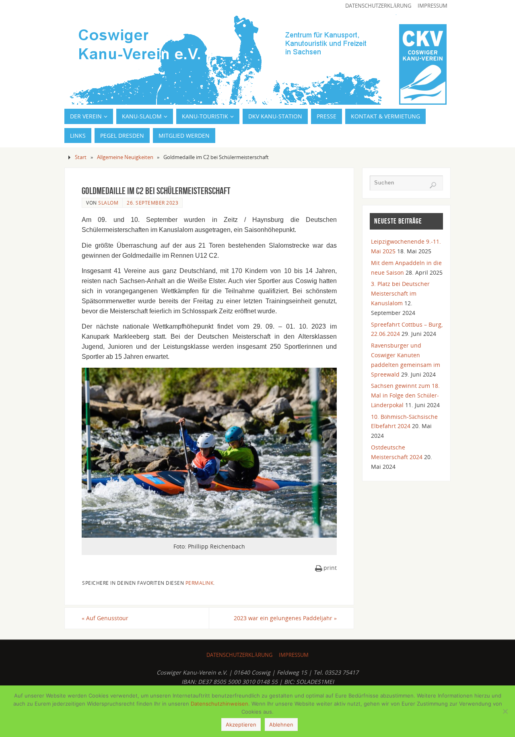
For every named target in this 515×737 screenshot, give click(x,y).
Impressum (432, 5)
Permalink (199, 583)
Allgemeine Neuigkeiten (125, 157)
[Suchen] (433, 185)
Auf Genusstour (105, 618)
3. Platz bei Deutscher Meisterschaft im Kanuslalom (400, 293)
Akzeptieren (241, 724)
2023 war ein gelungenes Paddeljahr (285, 618)
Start (81, 157)
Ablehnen (281, 724)
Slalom (108, 202)
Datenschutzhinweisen (219, 703)
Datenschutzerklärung (378, 5)
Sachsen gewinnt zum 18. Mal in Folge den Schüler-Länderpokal (405, 395)
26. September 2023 (152, 202)
